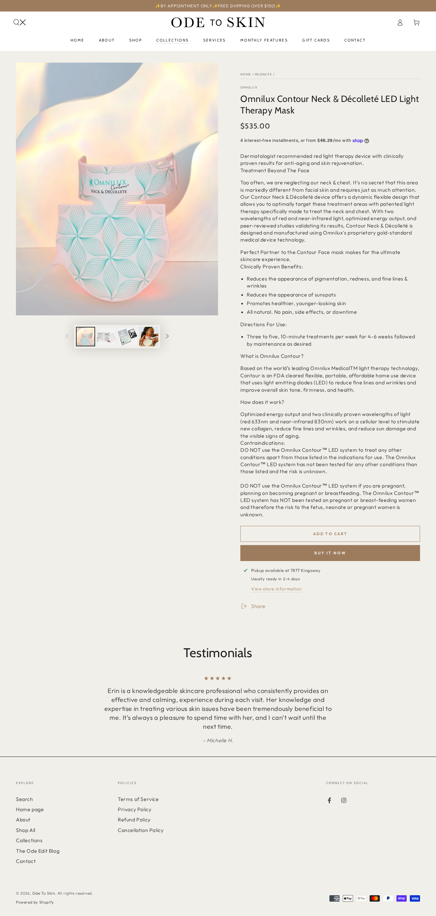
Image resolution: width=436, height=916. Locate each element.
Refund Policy (134, 819)
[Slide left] (67, 337)
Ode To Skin (43, 893)
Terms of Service (138, 799)
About (23, 819)
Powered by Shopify (35, 902)
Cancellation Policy (140, 830)
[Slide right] (167, 337)
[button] (19, 22)
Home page (30, 809)
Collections (29, 840)
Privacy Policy (134, 809)
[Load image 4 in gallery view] (148, 336)
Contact (26, 861)
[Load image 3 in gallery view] (127, 336)
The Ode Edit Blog (37, 851)
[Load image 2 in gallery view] (106, 336)
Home (245, 74)
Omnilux (249, 87)
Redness (263, 74)
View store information (276, 589)
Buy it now (330, 552)
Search (24, 799)
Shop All (25, 830)
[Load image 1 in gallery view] (85, 336)
